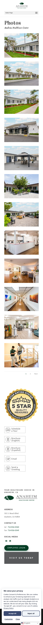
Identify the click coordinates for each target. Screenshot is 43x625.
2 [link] (30, 374)
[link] (22, 5)
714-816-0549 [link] (13, 530)
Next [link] (36, 374)
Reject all (31, 613)
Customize (9, 619)
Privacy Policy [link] (8, 608)
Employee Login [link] (16, 548)
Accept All (12, 613)
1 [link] (25, 374)
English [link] (27, 623)
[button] (21, 13)
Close (18, 619)
